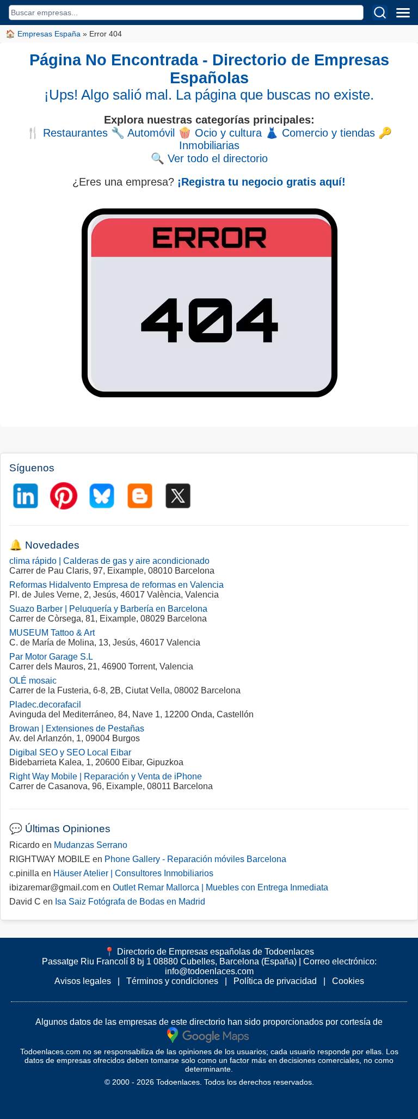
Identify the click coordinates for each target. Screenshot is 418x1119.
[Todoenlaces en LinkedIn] (25, 495)
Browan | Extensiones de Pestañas (76, 728)
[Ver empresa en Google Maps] (208, 1034)
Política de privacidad (275, 981)
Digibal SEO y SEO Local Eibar (70, 752)
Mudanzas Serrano (90, 845)
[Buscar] (380, 12)
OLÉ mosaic (33, 680)
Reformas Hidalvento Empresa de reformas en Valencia (116, 584)
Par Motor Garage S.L (51, 656)
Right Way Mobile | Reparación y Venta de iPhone (105, 776)
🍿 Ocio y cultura (220, 133)
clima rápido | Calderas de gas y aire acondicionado (109, 560)
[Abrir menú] (403, 12)
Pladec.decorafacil (45, 704)
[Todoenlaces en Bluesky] (101, 495)
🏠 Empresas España (43, 33)
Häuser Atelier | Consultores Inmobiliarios (133, 873)
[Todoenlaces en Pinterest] (63, 495)
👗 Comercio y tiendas (320, 133)
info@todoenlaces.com (209, 971)
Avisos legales (82, 981)
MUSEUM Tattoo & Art (52, 632)
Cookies (348, 981)
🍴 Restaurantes (67, 133)
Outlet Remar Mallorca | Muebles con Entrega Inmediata (220, 887)
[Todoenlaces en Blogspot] (140, 495)
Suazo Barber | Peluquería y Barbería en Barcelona (108, 608)
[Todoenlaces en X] (178, 495)
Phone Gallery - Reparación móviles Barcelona (195, 859)
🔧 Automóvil (143, 133)
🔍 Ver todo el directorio (209, 158)
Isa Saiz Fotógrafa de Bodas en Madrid (130, 901)
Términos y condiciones (172, 981)
